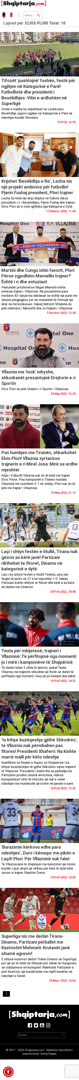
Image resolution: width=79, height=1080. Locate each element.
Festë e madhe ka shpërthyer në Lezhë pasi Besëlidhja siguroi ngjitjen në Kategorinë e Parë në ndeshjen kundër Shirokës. (36, 113)
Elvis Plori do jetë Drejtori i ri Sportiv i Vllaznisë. (35, 389)
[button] (8, 1072)
